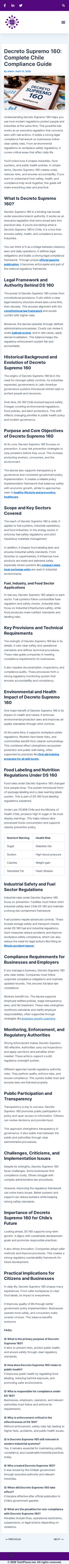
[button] (63, 5)
